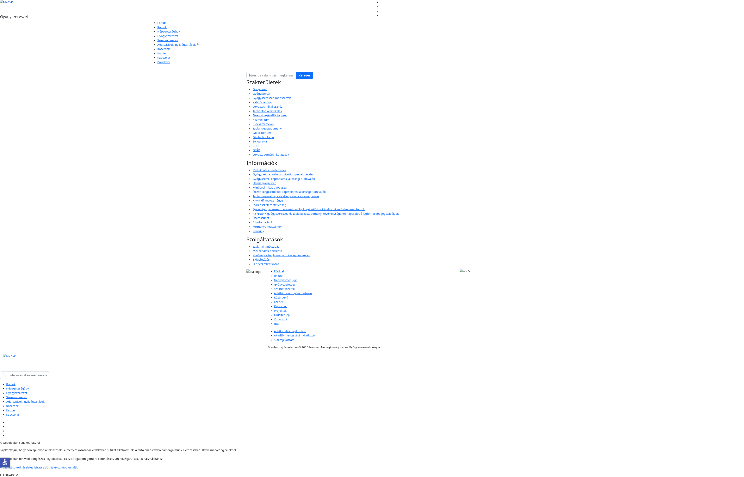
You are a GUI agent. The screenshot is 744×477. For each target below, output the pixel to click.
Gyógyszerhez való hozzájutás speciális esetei (283, 174)
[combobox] (271, 75)
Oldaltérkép (282, 315)
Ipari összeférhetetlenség (269, 205)
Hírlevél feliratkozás (266, 264)
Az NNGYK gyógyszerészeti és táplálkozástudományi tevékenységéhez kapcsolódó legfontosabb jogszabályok (326, 213)
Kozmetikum (261, 120)
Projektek (163, 62)
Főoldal (162, 23)
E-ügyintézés (261, 259)
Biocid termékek (263, 124)
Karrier (161, 53)
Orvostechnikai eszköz (267, 106)
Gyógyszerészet (167, 36)
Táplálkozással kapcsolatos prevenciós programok (286, 196)
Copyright (280, 319)
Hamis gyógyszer (264, 183)
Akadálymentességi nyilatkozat (294, 335)
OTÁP (256, 150)
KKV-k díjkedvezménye (268, 200)
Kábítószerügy (262, 102)
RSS (276, 323)
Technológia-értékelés (267, 111)
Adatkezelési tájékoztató (290, 331)
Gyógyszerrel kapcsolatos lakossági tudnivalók (284, 179)
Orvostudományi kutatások (271, 154)
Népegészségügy (168, 31)
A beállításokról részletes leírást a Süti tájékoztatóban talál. (39, 467)
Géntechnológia (263, 137)
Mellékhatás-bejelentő (267, 251)
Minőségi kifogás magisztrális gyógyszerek (281, 255)
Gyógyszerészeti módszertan (272, 98)
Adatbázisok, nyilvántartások (176, 44)
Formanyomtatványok (267, 226)
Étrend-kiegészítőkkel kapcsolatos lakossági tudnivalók (289, 192)
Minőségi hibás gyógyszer (270, 187)
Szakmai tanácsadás (266, 246)
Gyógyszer (260, 89)
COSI (256, 146)
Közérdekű (164, 49)
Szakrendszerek (167, 40)
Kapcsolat (163, 57)
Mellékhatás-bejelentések (269, 170)
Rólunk (162, 27)
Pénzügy (258, 231)
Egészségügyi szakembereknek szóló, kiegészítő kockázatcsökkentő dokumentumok (309, 209)
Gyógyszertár (261, 93)
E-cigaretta (260, 141)
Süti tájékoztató (284, 340)
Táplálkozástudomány (267, 128)
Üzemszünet (261, 218)
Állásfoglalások (263, 222)
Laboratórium (262, 133)
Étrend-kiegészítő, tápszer (270, 115)
